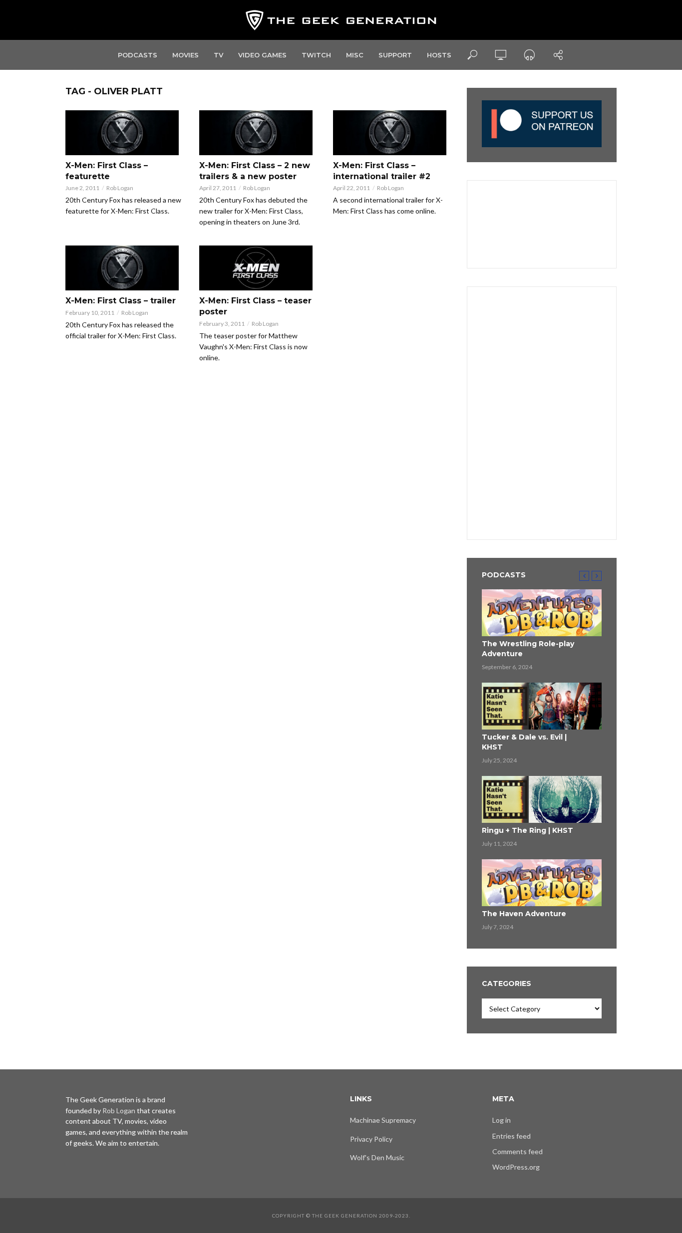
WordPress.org (516, 1167)
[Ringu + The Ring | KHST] (542, 799)
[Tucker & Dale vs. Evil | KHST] (542, 706)
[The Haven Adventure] (542, 882)
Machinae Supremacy (383, 1120)
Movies (185, 55)
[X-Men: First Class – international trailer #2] (391, 132)
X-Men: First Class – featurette (106, 171)
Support (395, 55)
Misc (354, 55)
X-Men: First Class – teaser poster (255, 306)
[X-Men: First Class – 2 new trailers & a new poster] (257, 132)
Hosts (439, 55)
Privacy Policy (371, 1139)
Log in (501, 1120)
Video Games (262, 55)
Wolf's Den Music (377, 1157)
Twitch (316, 55)
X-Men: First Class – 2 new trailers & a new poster (254, 171)
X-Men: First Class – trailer (120, 300)
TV (218, 55)
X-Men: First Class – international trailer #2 (381, 171)
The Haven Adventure (524, 913)
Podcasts (137, 55)
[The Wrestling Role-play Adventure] (542, 612)
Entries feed (511, 1136)
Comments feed (517, 1151)
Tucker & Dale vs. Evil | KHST (524, 742)
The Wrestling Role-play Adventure (528, 648)
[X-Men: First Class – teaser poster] (257, 268)
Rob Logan (119, 188)
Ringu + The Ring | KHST (527, 830)
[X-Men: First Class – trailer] (123, 268)
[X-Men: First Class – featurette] (123, 132)
